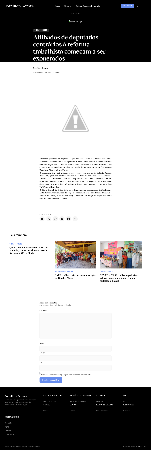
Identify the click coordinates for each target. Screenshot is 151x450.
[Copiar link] (75, 218)
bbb (124, 401)
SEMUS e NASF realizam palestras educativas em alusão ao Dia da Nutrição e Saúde (119, 278)
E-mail (42, 353)
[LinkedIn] (68, 218)
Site (41, 362)
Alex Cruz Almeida (50, 401)
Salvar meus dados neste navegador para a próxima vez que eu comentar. (65, 375)
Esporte (67, 6)
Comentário (44, 310)
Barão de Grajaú (102, 410)
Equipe (7, 426)
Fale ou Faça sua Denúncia (88, 6)
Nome (42, 343)
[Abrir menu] (143, 6)
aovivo (72, 410)
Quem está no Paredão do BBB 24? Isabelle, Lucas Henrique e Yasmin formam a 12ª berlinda (28, 250)
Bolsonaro (126, 410)
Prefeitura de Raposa (64, 271)
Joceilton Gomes (40, 68)
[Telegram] (62, 218)
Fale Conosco (127, 6)
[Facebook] (42, 218)
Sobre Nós (8, 423)
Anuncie (143, 446)
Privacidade (9, 434)
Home (57, 6)
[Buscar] (137, 6)
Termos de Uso (135, 446)
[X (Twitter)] (48, 218)
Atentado (99, 401)
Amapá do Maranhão (78, 401)
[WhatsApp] (55, 218)
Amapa (45, 410)
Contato (8, 430)
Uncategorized (40, 30)
